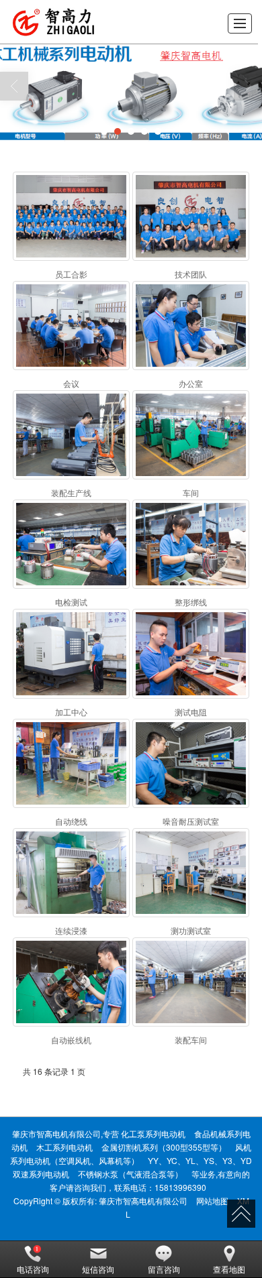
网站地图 (212, 1200)
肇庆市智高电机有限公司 (143, 1200)
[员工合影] (71, 216)
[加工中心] (71, 653)
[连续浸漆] (71, 872)
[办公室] (191, 325)
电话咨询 (33, 1269)
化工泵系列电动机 (153, 1133)
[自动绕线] (71, 763)
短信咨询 (98, 1269)
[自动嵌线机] (71, 982)
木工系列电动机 (64, 1147)
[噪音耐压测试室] (191, 763)
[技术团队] (191, 216)
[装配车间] (191, 982)
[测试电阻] (191, 653)
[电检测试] (71, 544)
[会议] (71, 325)
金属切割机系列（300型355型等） (163, 1147)
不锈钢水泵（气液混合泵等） (130, 1173)
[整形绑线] (191, 544)
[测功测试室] (191, 872)
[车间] (191, 435)
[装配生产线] (71, 435)
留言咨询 (164, 1269)
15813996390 (180, 1187)
